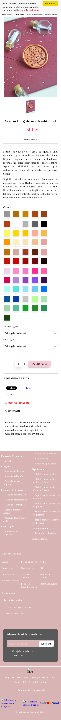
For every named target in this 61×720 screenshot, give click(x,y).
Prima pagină (7, 14)
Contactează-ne (28, 568)
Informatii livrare (48, 584)
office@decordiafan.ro (24, 607)
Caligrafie (6, 466)
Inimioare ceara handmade (11, 533)
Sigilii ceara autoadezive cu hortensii (46, 521)
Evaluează (9, 395)
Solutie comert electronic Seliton (30, 712)
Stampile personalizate (15, 495)
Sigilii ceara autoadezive (47, 474)
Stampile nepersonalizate (16, 500)
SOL (42, 568)
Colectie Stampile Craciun (12, 511)
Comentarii (12, 410)
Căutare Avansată (10, 581)
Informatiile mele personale (31, 690)
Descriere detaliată (17, 402)
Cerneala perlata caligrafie (11, 483)
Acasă (5, 562)
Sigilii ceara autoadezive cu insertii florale (46, 480)
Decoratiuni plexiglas (45, 533)
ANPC (43, 562)
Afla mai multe (31, 10)
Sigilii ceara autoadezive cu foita (46, 497)
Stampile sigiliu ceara (12, 490)
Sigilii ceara (19, 14)
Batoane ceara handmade (47, 454)
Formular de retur (29, 562)
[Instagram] (12, 619)
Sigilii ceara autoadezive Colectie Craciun (42, 14)
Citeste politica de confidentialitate (31, 682)
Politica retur (8, 593)
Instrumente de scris (14, 471)
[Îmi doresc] (55, 355)
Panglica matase (40, 539)
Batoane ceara (41, 459)
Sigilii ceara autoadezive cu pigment (46, 513)
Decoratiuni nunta (41, 528)
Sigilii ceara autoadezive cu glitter (46, 505)
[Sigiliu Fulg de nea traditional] (30, 96)
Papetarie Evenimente (12, 456)
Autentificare (8, 574)
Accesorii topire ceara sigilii (14, 519)
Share (12, 388)
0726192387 (20, 613)
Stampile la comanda (15, 505)
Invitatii (8, 461)
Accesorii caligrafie (14, 476)
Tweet (29, 388)
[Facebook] (5, 619)
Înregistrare (8, 568)
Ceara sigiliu (7, 527)
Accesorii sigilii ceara (45, 464)
